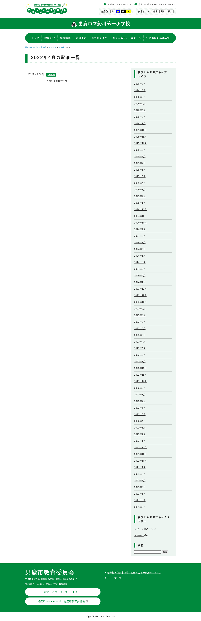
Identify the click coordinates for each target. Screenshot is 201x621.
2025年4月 (140, 183)
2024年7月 (140, 242)
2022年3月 (140, 427)
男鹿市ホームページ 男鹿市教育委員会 (61, 601)
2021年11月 (140, 454)
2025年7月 (140, 163)
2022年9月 (140, 388)
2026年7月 (140, 84)
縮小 (155, 11)
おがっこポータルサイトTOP (61, 592)
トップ (35, 38)
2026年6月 (140, 90)
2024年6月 (140, 249)
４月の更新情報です (57, 81)
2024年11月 (140, 216)
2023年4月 (140, 341)
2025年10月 (140, 143)
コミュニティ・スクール (126, 38)
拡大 (170, 11)
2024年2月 (140, 275)
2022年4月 (140, 421)
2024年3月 (140, 269)
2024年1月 (140, 282)
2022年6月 (140, 408)
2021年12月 (140, 447)
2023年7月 (140, 322)
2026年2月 (140, 117)
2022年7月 (140, 401)
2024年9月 (140, 229)
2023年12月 (140, 289)
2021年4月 (140, 500)
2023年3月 (140, 348)
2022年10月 (140, 381)
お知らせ (51, 75)
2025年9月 (140, 150)
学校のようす (99, 38)
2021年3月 (140, 507)
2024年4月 (140, 262)
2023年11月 (140, 295)
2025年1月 (140, 203)
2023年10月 (140, 302)
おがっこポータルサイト (119, 4)
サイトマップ (114, 578)
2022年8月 (140, 394)
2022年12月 (140, 368)
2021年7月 (140, 480)
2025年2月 (140, 196)
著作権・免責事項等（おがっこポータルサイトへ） (134, 572)
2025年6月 (140, 170)
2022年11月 (140, 375)
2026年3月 (140, 110)
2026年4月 (140, 103)
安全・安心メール (143, 529)
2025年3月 (140, 189)
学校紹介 (49, 38)
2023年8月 (140, 315)
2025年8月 (140, 156)
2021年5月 (140, 494)
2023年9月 (140, 308)
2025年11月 (140, 136)
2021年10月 (140, 461)
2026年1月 (140, 123)
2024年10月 (140, 222)
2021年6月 (140, 487)
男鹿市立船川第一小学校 (103, 23)
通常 (163, 11)
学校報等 (65, 38)
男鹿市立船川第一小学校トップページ (157, 4)
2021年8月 (140, 474)
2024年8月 (140, 236)
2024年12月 (140, 209)
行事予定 (81, 38)
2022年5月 (140, 414)
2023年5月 (140, 335)
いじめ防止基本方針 (158, 38)
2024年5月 (140, 256)
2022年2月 (140, 434)
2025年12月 (140, 130)
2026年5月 (140, 97)
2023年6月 (140, 328)
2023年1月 (140, 361)
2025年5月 (140, 176)
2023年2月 (140, 355)
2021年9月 (140, 467)
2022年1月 (140, 441)
